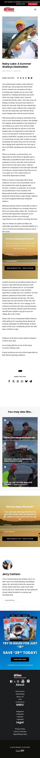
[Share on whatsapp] (26, 78)
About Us (20, 697)
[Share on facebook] (18, 78)
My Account (20, 691)
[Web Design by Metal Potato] (20, 751)
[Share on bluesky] (28, 78)
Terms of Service (20, 731)
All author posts (10, 600)
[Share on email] (31, 78)
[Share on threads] (23, 78)
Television (20, 714)
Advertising (20, 694)
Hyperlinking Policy (20, 734)
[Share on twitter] (20, 78)
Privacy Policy (20, 729)
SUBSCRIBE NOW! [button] (20, 659)
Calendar (20, 719)
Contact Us (20, 702)
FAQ (20, 699)
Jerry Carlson (7, 71)
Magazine (20, 711)
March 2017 (17, 71)
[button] (11, 682)
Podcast (20, 717)
